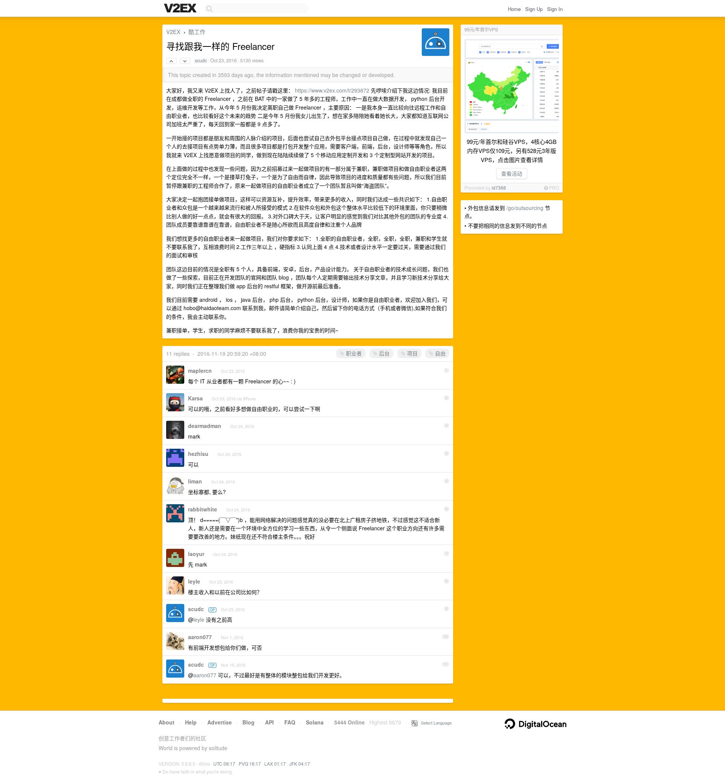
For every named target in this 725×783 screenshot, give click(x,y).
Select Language (435, 723)
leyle (194, 581)
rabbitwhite (202, 509)
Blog (248, 722)
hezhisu (198, 453)
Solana (315, 722)
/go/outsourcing (524, 208)
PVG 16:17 (250, 763)
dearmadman (204, 425)
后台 (384, 353)
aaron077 (200, 637)
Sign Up (534, 8)
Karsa (195, 398)
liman (195, 481)
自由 (439, 353)
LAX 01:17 (275, 763)
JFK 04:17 (299, 763)
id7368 (499, 187)
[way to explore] (181, 8)
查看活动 (511, 173)
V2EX (173, 32)
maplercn (200, 370)
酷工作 (196, 32)
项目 (412, 353)
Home (514, 8)
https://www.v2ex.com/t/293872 (332, 90)
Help (191, 722)
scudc (201, 60)
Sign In (555, 8)
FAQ (289, 722)
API (269, 722)
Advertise (219, 722)
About (166, 722)
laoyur (196, 554)
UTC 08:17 (224, 763)
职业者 (353, 353)
